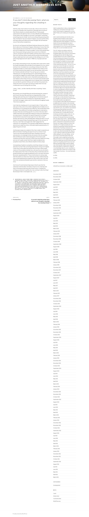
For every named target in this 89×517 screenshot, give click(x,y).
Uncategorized (56, 485)
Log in (54, 493)
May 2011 (55, 472)
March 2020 (56, 197)
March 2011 (56, 477)
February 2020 (56, 200)
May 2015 (55, 347)
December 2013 (57, 391)
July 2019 (55, 218)
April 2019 (55, 226)
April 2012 (55, 443)
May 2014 (55, 378)
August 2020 (56, 184)
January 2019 (56, 233)
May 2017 (55, 285)
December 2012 (57, 422)
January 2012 (56, 451)
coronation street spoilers (24, 180)
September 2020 (57, 182)
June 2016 (55, 314)
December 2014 (57, 360)
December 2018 (57, 236)
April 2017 (55, 288)
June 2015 (55, 345)
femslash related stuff (40, 180)
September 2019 (57, 213)
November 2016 (57, 301)
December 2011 (57, 453)
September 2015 (57, 337)
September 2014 (57, 368)
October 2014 (56, 365)
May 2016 (55, 316)
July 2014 (55, 373)
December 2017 (57, 267)
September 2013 (57, 399)
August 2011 (56, 464)
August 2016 (56, 308)
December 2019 (57, 205)
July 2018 (55, 249)
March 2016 (56, 321)
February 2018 (56, 262)
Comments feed (57, 498)
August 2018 (56, 246)
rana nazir (43, 186)
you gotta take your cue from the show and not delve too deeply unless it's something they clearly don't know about (31, 188)
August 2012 (56, 433)
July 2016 (55, 311)
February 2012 (56, 448)
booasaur (29, 18)
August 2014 (56, 371)
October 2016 (56, 303)
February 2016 (56, 324)
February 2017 (56, 293)
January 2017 (56, 295)
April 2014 (55, 381)
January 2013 (56, 420)
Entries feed (56, 496)
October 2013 (56, 396)
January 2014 (56, 389)
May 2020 (55, 192)
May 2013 (55, 409)
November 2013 (57, 394)
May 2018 (55, 254)
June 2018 (55, 251)
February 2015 (56, 355)
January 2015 (56, 358)
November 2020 (57, 176)
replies (17, 187)
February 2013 (56, 417)
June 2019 (55, 220)
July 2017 (55, 280)
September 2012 (57, 430)
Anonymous (18, 179)
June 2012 (55, 438)
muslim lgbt (41, 184)
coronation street (39, 179)
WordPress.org (56, 501)
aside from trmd (28, 179)
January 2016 (56, 327)
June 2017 (55, 282)
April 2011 (55, 474)
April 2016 (55, 319)
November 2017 (57, 270)
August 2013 (56, 402)
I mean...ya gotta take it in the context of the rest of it (32, 181)
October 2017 (56, 272)
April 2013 (55, 412)
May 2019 (55, 223)
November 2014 (57, 363)
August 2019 (56, 215)
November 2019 (57, 207)
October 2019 (56, 210)
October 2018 (56, 241)
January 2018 (56, 264)
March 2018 (56, 259)
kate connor (33, 184)
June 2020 (55, 189)
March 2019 (56, 228)
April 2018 (55, 257)
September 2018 (57, 244)
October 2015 (56, 334)
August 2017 (56, 277)
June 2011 (55, 469)
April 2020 (55, 194)
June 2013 (55, 407)
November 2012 (57, 425)
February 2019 (56, 231)
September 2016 (57, 306)
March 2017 (56, 290)
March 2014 (56, 384)
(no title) (55, 155)
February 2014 (56, 386)
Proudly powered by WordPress (20, 513)
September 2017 (57, 275)
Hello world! (69, 166)
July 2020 (55, 187)
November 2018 (57, 239)
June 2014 (55, 376)
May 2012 (55, 440)
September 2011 (57, 461)
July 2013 (55, 404)
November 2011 (57, 456)
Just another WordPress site (37, 4)
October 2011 (56, 459)
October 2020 (56, 179)
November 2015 (57, 332)
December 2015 (57, 329)
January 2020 (56, 202)
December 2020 (57, 174)
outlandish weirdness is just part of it (27, 186)
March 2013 (56, 415)
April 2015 (55, 350)
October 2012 (56, 428)
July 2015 (55, 342)
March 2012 (56, 446)
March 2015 (56, 352)
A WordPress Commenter (59, 166)
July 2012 (55, 435)
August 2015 (56, 339)
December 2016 (57, 298)
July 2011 (55, 466)
